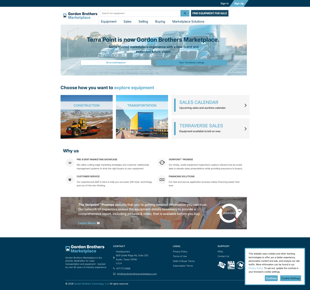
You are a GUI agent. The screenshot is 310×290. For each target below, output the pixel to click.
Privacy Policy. (256, 268)
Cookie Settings (290, 278)
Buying (160, 21)
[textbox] (140, 13)
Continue (271, 278)
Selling (143, 21)
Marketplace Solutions (188, 21)
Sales (127, 21)
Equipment (108, 21)
